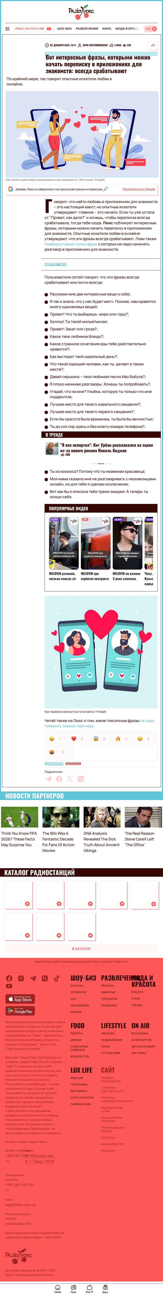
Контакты (108, 1137)
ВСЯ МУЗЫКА (139, 1033)
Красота (137, 992)
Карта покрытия (82, 1097)
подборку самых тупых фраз (70, 244)
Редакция (108, 1151)
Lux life (81, 1070)
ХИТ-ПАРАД (138, 1053)
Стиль (135, 998)
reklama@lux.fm (18, 1223)
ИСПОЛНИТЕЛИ (141, 1040)
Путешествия (110, 1053)
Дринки (76, 1040)
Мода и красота (129, 29)
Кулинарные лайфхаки (79, 1048)
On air (140, 1025)
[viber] (81, 779)
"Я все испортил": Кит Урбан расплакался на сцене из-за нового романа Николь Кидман (106, 447)
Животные (108, 992)
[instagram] (21, 978)
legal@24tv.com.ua (20, 1204)
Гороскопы (109, 999)
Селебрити (78, 992)
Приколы (107, 986)
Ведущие (77, 1078)
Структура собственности (112, 1089)
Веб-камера (79, 1091)
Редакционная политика (111, 1119)
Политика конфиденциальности (114, 1099)
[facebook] (59, 779)
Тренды (136, 1005)
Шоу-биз (64, 29)
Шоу (74, 999)
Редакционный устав (112, 1109)
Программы (79, 1084)
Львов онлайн (81, 1104)
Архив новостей (112, 1144)
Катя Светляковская (95, 45)
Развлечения (87, 29)
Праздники (109, 1005)
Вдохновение (54, 763)
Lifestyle (113, 1025)
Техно (105, 1046)
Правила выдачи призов (113, 1129)
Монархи (77, 986)
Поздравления (111, 1040)
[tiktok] (56, 978)
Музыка (76, 1012)
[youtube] (9, 986)
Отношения (73, 763)
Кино (107, 29)
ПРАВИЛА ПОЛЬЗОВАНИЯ (111, 1079)
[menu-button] (7, 29)
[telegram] (48, 779)
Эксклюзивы (80, 1005)
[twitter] (70, 779)
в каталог (81, 948)
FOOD (78, 1025)
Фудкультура (80, 1056)
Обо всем (107, 1033)
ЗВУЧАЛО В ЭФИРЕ (143, 1046)
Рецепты (77, 1033)
